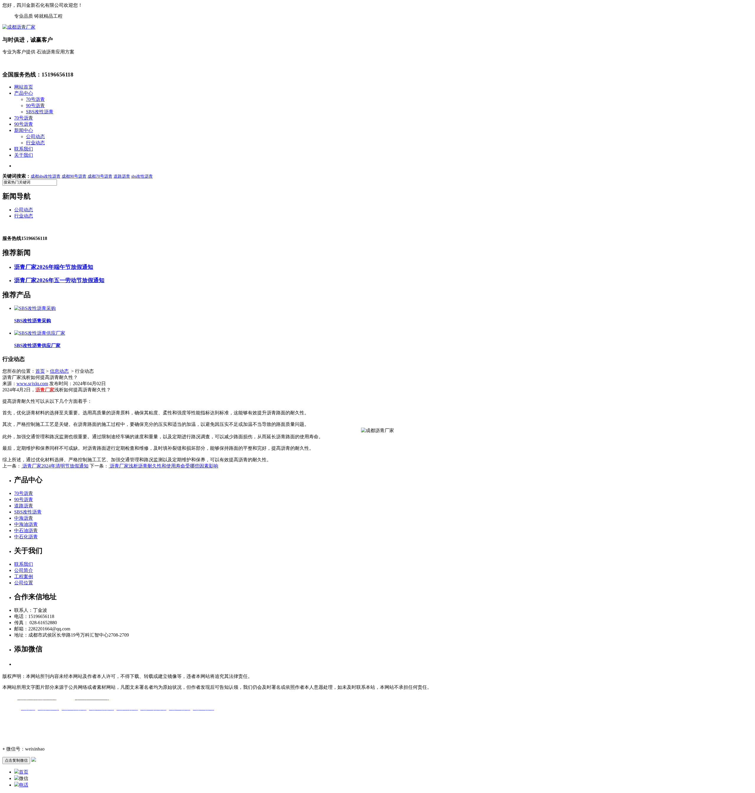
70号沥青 (35, 99)
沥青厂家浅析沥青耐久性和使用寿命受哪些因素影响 (163, 465)
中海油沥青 (26, 524)
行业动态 (35, 142)
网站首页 (23, 86)
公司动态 (35, 136)
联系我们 (23, 148)
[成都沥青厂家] (18, 27)
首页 (40, 371)
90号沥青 (35, 105)
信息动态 (59, 371)
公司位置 (23, 582)
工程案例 (23, 576)
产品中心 (23, 93)
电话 (23, 784)
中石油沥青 (26, 530)
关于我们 (23, 155)
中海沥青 (23, 518)
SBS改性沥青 (39, 111)
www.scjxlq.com (32, 383)
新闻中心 (23, 130)
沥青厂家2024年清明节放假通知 (54, 465)
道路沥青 (23, 505)
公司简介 (23, 570)
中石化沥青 (26, 536)
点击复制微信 (16, 760)
